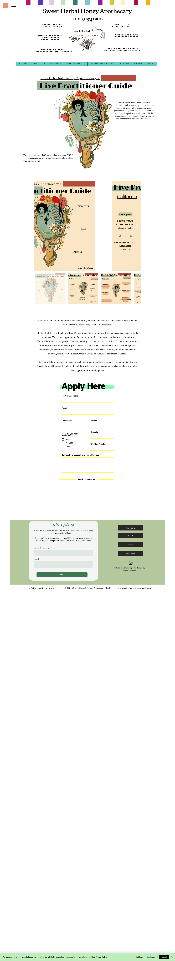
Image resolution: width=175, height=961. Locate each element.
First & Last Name (70, 396)
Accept (164, 957)
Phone (94, 421)
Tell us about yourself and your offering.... (80, 455)
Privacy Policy (101, 957)
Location (95, 432)
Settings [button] (139, 957)
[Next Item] (136, 226)
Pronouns (66, 421)
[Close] (171, 957)
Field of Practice (98, 444)
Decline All (151, 957)
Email (64, 408)
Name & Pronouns (41, 548)
